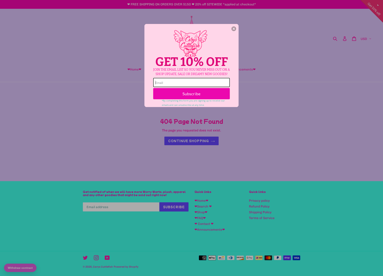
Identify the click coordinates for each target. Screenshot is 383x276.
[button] (233, 28)
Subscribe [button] (191, 93)
